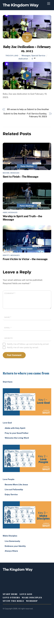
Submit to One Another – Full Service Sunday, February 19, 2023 (25, 115)
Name (7, 317)
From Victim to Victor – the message (25, 259)
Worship (32, 601)
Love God (26, 594)
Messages (26, 55)
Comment (9, 293)
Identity (6, 255)
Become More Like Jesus (16, 484)
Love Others (11, 597)
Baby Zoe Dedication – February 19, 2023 (27, 48)
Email (7, 328)
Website (8, 338)
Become (6, 173)
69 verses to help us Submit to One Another (28, 109)
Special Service (38, 55)
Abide (5, 212)
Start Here (10, 594)
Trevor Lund (12, 56)
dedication (23, 59)
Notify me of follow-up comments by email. (28, 344)
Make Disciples (32, 597)
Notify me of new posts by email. (23, 347)
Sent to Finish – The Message (20, 176)
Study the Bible (13, 601)
